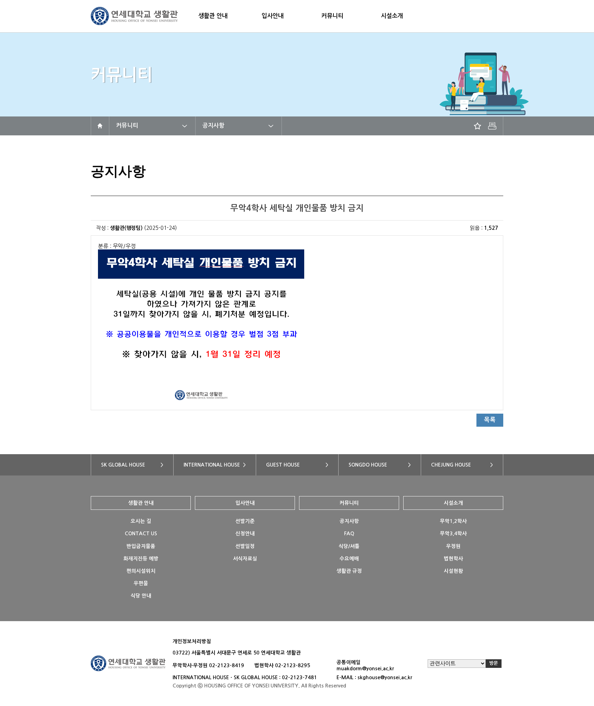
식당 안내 (141, 595)
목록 (490, 420)
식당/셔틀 (349, 546)
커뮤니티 (332, 16)
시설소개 (392, 16)
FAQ (349, 533)
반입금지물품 (140, 546)
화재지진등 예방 (140, 558)
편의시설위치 (140, 571)
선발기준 (245, 521)
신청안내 (245, 533)
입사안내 (273, 16)
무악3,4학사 (453, 533)
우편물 (141, 583)
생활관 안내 (213, 16)
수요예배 (349, 558)
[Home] (100, 125)
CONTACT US (141, 533)
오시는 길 (141, 521)
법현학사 (453, 558)
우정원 (453, 546)
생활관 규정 (349, 571)
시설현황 (453, 571)
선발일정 (245, 546)
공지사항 (213, 125)
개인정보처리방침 (192, 641)
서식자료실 (245, 558)
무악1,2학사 (453, 521)
